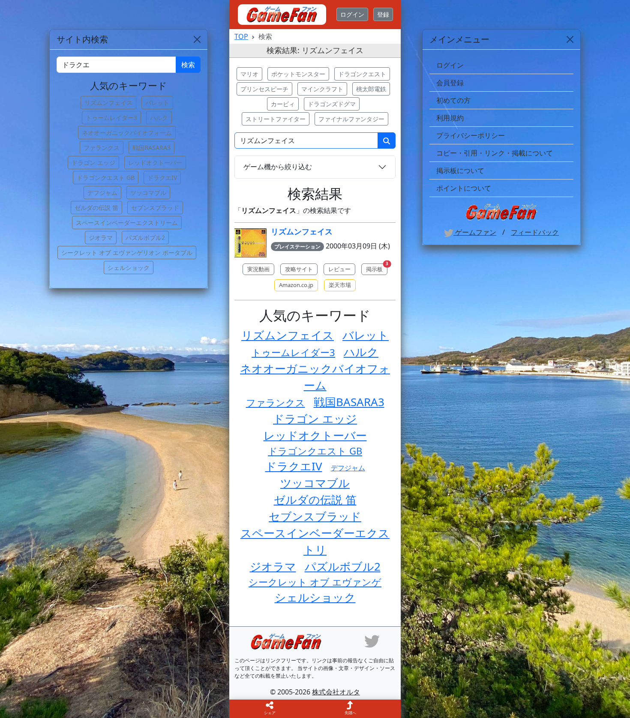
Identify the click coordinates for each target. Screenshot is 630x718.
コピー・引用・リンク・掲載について (494, 153)
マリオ (249, 74)
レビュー (339, 269)
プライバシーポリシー (470, 135)
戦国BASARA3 (349, 402)
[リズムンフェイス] (250, 243)
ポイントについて (463, 188)
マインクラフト (322, 89)
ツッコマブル (315, 483)
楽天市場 (340, 285)
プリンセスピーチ (264, 89)
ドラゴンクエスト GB (315, 450)
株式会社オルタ (336, 692)
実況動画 (258, 269)
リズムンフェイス (302, 231)
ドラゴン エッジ (315, 418)
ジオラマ (273, 566)
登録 (383, 14)
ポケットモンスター (298, 74)
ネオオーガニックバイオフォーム (127, 133)
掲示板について (460, 170)
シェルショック (315, 597)
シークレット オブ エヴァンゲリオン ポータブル (126, 252)
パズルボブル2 (343, 566)
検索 (188, 64)
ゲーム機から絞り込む (277, 166)
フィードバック (535, 232)
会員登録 (450, 82)
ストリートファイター (276, 119)
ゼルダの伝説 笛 (315, 499)
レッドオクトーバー (315, 435)
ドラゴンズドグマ (332, 104)
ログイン (352, 14)
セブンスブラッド (315, 516)
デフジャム (348, 468)
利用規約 (450, 118)
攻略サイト (299, 269)
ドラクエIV (293, 466)
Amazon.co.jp (296, 285)
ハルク (361, 351)
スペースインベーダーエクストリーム (127, 222)
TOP (241, 36)
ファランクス (275, 402)
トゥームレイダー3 (293, 352)
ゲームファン (474, 232)
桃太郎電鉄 (371, 89)
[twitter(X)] (372, 641)
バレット (365, 335)
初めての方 (453, 100)
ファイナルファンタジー (351, 119)
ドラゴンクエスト (362, 74)
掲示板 (376, 268)
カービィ (283, 104)
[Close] (570, 39)
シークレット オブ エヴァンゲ (315, 581)
